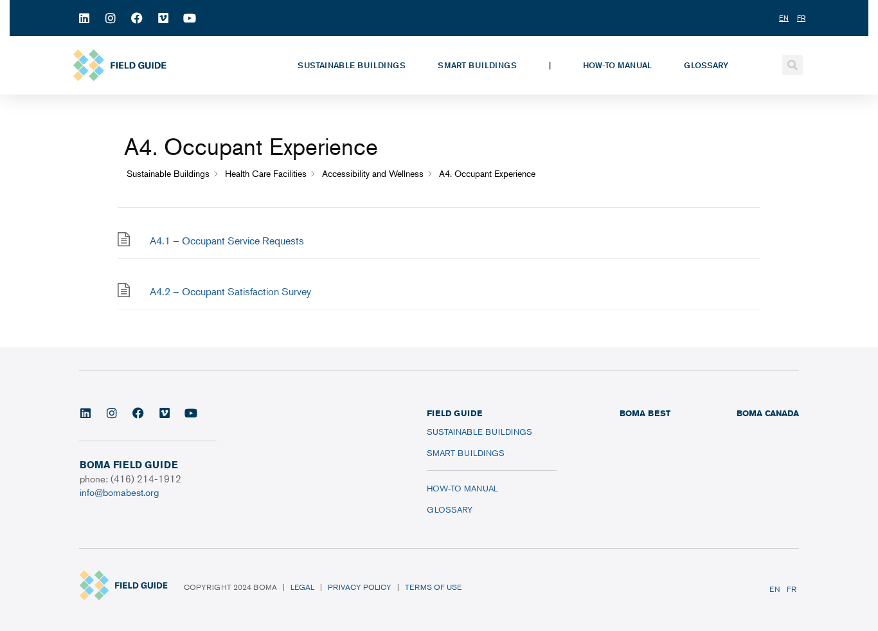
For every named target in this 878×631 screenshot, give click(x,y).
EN (774, 589)
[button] (792, 65)
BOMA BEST (645, 413)
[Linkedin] (84, 18)
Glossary (706, 65)
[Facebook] (136, 18)
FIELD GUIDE (454, 413)
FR (791, 589)
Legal (302, 587)
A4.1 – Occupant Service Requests (227, 240)
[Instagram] (110, 18)
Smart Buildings (477, 65)
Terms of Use (433, 587)
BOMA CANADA (768, 413)
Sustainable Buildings (352, 65)
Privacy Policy (359, 587)
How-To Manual (617, 65)
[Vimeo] (163, 18)
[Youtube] (189, 18)
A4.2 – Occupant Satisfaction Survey (230, 291)
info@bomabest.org (119, 492)
